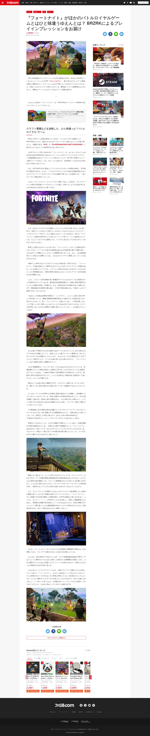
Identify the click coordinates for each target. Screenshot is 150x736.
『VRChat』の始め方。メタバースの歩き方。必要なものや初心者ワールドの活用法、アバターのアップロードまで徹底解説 (106, 65)
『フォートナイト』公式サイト (56, 638)
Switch (27, 2)
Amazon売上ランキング (35, 650)
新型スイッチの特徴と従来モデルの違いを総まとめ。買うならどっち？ (99, 188)
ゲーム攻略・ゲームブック (41, 658)
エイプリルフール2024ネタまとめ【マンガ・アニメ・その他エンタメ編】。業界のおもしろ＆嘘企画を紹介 (100, 149)
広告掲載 (99, 712)
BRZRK (30, 33)
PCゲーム (36, 2)
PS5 (31, 2)
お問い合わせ (52, 712)
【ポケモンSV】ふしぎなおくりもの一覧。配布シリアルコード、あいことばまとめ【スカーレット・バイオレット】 (100, 169)
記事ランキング (99, 45)
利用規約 (74, 712)
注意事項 (81, 712)
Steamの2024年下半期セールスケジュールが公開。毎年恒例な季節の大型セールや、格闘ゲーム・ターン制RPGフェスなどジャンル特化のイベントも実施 (105, 92)
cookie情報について (90, 712)
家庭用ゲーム (37, 12)
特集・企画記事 (72, 2)
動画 (65, 2)
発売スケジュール (45, 2)
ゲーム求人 (54, 2)
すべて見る (87, 650)
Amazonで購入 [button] (34, 691)
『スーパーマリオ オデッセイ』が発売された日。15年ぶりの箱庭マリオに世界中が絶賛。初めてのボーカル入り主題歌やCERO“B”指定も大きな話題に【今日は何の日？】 (106, 120)
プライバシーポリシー (64, 712)
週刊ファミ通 (82, 2)
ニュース (60, 2)
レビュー (29, 12)
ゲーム (29, 658)
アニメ (61, 658)
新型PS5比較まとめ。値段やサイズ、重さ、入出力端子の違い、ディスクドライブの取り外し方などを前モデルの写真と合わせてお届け (116, 189)
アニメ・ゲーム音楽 (71, 658)
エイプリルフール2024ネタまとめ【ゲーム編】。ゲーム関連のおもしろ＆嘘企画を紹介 (116, 149)
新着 (23, 2)
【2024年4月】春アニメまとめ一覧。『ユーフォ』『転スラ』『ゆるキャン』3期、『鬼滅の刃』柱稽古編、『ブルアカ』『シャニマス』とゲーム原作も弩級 (116, 169)
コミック (54, 658)
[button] (90, 677)
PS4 (44, 12)
